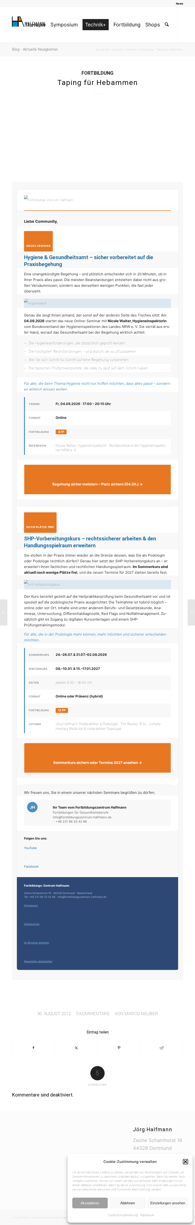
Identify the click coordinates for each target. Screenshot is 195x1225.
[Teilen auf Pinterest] (119, 1047)
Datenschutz (31, 924)
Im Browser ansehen (36, 942)
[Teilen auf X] (76, 1047)
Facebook (31, 866)
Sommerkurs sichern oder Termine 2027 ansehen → (97, 762)
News (179, 3)
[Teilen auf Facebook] (33, 1047)
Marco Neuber (141, 1013)
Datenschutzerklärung (123, 1215)
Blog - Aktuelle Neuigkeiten (35, 49)
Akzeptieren (90, 1203)
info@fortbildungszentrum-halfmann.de (82, 817)
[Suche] (166, 25)
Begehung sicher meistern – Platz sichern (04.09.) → (97, 484)
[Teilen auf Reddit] (162, 1047)
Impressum (147, 1215)
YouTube (30, 848)
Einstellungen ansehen (167, 1203)
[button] (185, 1161)
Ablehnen (127, 1203)
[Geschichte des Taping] (3, 612)
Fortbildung (97, 73)
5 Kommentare (93, 1013)
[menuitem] (178, 3)
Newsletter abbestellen (38, 961)
